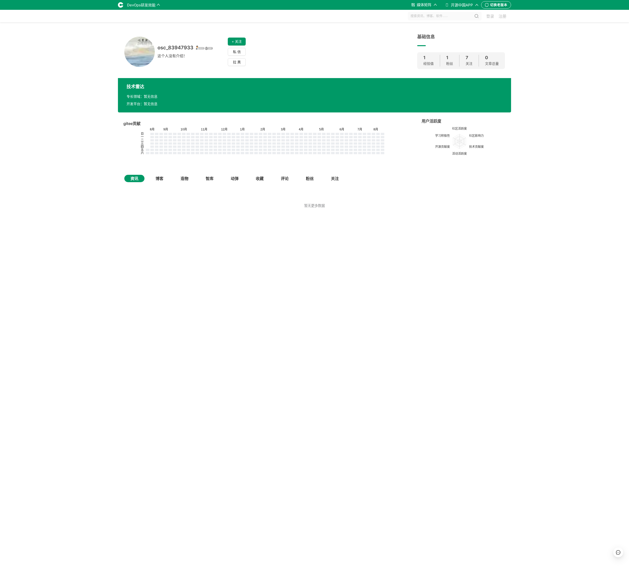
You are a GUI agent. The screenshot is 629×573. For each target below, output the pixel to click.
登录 (490, 16)
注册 (502, 16)
